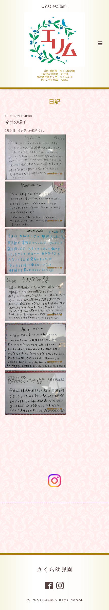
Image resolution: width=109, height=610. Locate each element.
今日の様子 (16, 122)
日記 (54, 101)
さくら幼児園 (54, 569)
